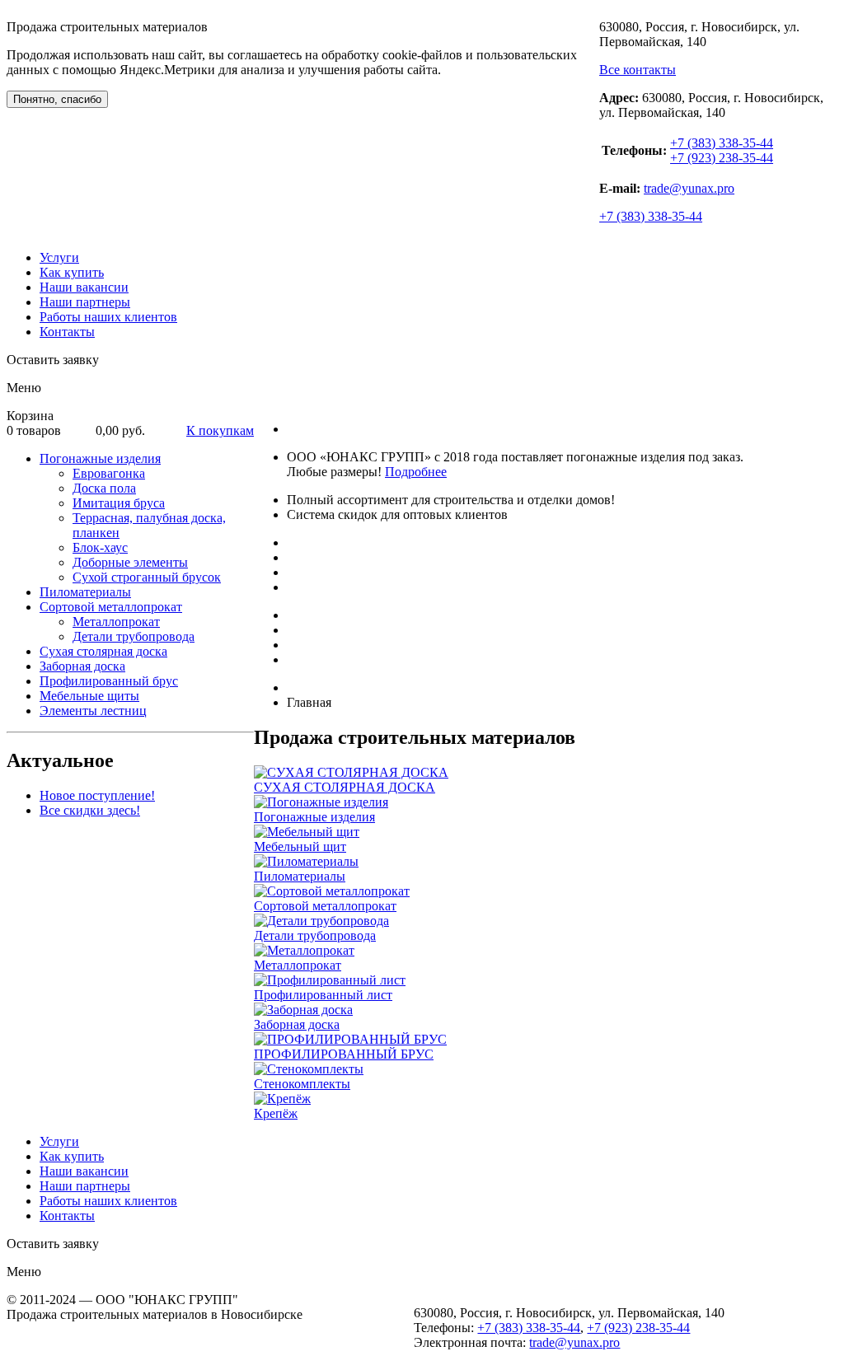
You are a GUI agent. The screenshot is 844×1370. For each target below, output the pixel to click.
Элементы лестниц (93, 711)
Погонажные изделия (100, 458)
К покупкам (220, 430)
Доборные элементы (130, 562)
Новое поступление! (97, 795)
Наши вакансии (84, 287)
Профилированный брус (109, 681)
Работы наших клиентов (108, 317)
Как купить (72, 272)
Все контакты (637, 70)
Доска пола (104, 488)
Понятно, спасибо (57, 99)
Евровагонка (109, 473)
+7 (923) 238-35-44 (721, 158)
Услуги (59, 257)
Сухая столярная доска (103, 651)
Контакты (67, 332)
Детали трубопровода (134, 636)
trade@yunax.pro (689, 188)
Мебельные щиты (89, 696)
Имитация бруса (119, 503)
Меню (24, 388)
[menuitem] (147, 518)
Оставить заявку (53, 360)
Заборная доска (82, 666)
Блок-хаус (100, 547)
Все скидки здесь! (90, 810)
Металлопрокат (116, 622)
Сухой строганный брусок (147, 577)
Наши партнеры (85, 302)
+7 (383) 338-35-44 (721, 143)
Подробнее (416, 472)
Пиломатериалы (85, 592)
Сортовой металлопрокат (111, 607)
